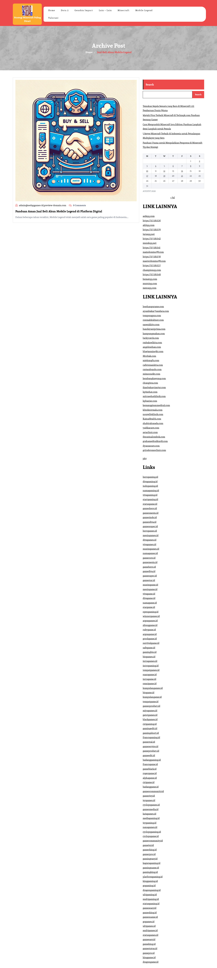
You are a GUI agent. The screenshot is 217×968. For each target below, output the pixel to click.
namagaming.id (151, 490)
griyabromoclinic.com (154, 450)
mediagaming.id (151, 818)
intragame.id (149, 679)
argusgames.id (150, 620)
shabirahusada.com (153, 423)
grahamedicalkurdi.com (155, 441)
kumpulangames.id (153, 688)
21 (182, 176)
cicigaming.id (150, 724)
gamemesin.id (150, 562)
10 (147, 171)
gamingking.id (150, 872)
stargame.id (149, 607)
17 (147, 176)
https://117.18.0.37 (152, 265)
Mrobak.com (149, 356)
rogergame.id (150, 773)
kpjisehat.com (150, 392)
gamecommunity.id (153, 840)
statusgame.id (150, 504)
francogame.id (150, 764)
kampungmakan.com (154, 333)
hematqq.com (150, 279)
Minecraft (123, 10)
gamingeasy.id (150, 858)
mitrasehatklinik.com (154, 396)
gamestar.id (149, 580)
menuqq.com (149, 288)
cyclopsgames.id (151, 805)
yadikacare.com (151, 428)
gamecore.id (149, 558)
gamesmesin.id (150, 513)
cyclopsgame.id (151, 836)
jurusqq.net (149, 234)
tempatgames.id (151, 670)
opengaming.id (150, 612)
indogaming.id (150, 486)
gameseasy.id (149, 908)
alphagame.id (150, 778)
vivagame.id (149, 594)
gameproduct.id (151, 751)
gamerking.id (150, 849)
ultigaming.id (150, 894)
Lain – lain (105, 10)
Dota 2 (65, 10)
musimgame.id (150, 585)
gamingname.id (151, 868)
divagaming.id (150, 481)
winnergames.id (151, 616)
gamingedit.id (150, 728)
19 (164, 176)
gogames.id (148, 921)
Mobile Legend (144, 10)
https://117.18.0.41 (151, 247)
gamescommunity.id (153, 791)
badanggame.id (151, 787)
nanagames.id (150, 827)
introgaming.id (151, 665)
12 (164, 171)
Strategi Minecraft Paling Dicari (27, 19)
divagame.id (149, 598)
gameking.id (149, 944)
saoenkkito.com (151, 324)
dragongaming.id (152, 890)
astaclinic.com (150, 432)
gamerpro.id (149, 854)
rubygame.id (149, 629)
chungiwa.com (150, 383)
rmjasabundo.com (152, 369)
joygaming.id (149, 823)
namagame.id (150, 603)
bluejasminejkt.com (153, 351)
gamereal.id (149, 742)
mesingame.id (150, 589)
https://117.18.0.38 (152, 256)
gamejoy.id (148, 845)
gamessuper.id (150, 526)
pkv (145, 458)
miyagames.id (150, 710)
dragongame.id (150, 962)
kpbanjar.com (150, 401)
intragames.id (150, 661)
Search (150, 84)
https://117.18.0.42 (152, 238)
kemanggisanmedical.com (156, 405)
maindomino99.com (153, 252)
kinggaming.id (150, 881)
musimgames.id (151, 549)
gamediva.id (149, 571)
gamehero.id (149, 567)
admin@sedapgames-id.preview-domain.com (42, 205)
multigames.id (150, 930)
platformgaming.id (153, 877)
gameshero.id (150, 508)
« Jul (172, 197)
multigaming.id (151, 899)
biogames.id (149, 656)
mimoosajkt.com (151, 374)
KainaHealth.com (152, 419)
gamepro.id (149, 953)
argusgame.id (150, 634)
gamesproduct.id (151, 706)
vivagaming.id (150, 495)
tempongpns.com (152, 315)
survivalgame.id (151, 643)
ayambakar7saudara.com (156, 311)
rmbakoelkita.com (152, 342)
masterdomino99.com (154, 261)
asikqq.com (149, 216)
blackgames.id (150, 719)
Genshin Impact (84, 10)
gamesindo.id (150, 517)
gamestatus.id (150, 948)
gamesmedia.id (150, 809)
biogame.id (148, 692)
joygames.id (149, 800)
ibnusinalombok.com (154, 437)
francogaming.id (151, 737)
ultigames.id (149, 926)
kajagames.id (149, 814)
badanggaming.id (152, 760)
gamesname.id (150, 917)
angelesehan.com (152, 347)
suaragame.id (150, 674)
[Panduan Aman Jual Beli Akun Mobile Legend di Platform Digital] (76, 140)
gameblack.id (149, 769)
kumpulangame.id (152, 697)
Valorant (53, 17)
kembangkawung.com (154, 378)
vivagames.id (149, 544)
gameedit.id (149, 755)
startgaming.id (150, 499)
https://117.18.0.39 (152, 229)
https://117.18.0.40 (152, 274)
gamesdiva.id (149, 522)
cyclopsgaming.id (152, 832)
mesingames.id (150, 535)
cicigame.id (148, 782)
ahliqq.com (148, 225)
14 (182, 171)
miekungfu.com (151, 360)
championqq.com (152, 270)
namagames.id (150, 553)
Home (51, 10)
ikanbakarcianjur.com (154, 387)
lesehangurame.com (153, 306)
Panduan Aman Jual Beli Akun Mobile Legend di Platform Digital (58, 211)
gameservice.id (150, 746)
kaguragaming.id (151, 863)
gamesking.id (150, 912)
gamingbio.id (149, 652)
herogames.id (150, 531)
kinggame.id (149, 957)
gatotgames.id (150, 715)
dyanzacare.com (151, 446)
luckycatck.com (151, 338)
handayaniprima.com (154, 329)
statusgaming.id (151, 903)
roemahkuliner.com (153, 320)
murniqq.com (150, 283)
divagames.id (149, 540)
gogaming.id (149, 885)
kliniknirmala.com (152, 410)
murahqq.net (149, 243)
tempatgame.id (150, 701)
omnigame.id (149, 683)
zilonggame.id (150, 625)
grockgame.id (150, 638)
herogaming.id (150, 477)
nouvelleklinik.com (153, 414)
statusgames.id (150, 935)
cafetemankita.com (153, 365)
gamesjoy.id (149, 796)
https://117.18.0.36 (152, 220)
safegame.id (149, 647)
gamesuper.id (150, 576)
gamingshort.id (151, 733)
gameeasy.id (149, 939)
